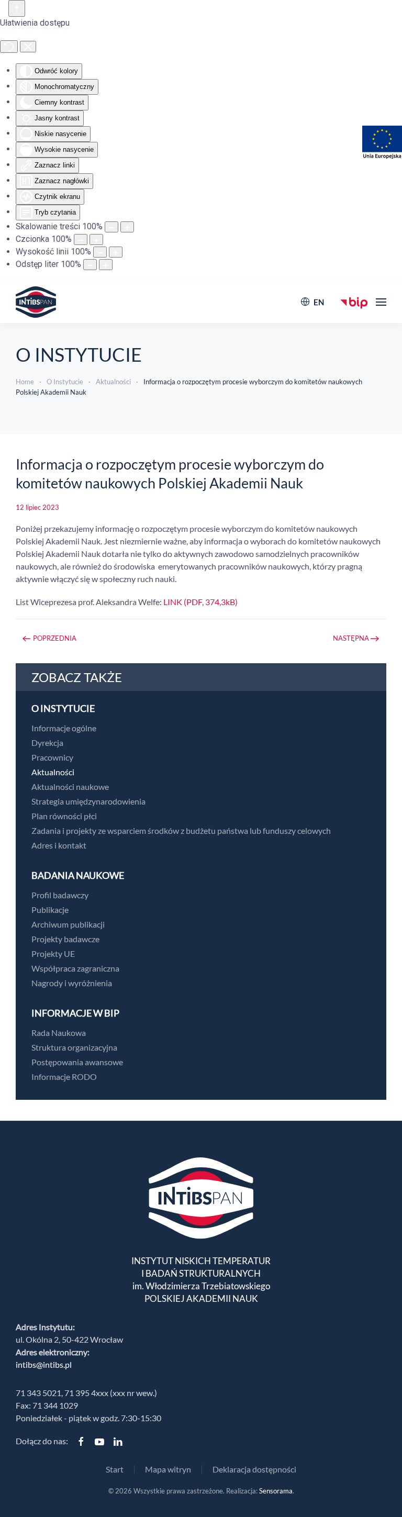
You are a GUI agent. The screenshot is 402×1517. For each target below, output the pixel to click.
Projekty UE (53, 953)
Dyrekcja (47, 743)
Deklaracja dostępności (254, 1469)
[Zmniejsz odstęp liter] (90, 264)
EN (319, 302)
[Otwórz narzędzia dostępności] (16, 8)
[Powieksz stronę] (127, 226)
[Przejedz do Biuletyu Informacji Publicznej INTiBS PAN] (354, 302)
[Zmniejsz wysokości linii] (100, 252)
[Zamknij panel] (28, 46)
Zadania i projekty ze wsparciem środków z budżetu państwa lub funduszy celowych (181, 830)
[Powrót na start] (36, 302)
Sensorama (276, 1491)
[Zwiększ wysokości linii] (115, 252)
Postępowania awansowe (77, 1062)
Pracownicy (52, 757)
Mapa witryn (168, 1469)
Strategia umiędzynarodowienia (88, 801)
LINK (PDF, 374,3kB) (200, 602)
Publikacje (50, 909)
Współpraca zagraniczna (75, 968)
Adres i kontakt (58, 845)
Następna (351, 638)
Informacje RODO (64, 1076)
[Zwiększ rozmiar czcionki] (96, 239)
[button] (381, 302)
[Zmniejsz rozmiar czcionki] (80, 239)
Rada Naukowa (58, 1033)
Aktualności (52, 772)
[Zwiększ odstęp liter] (106, 264)
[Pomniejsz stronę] (111, 226)
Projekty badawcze (65, 939)
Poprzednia (54, 638)
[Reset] (9, 46)
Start (115, 1469)
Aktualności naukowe (70, 786)
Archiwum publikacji (68, 924)
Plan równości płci (64, 816)
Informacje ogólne (63, 728)
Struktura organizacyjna (74, 1047)
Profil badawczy (59, 895)
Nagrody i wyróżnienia (71, 983)
